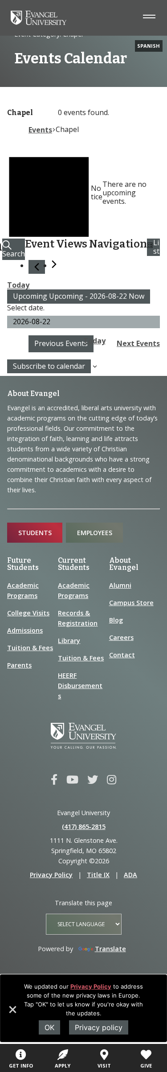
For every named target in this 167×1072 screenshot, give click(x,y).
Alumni (120, 585)
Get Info (21, 1065)
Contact (122, 655)
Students (35, 532)
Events (40, 130)
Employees (94, 532)
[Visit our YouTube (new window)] (72, 780)
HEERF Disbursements (80, 685)
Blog (116, 620)
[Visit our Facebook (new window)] (54, 780)
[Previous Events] (37, 267)
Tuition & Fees (30, 647)
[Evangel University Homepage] (38, 22)
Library (69, 640)
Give (146, 1065)
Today (18, 285)
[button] (12, 1013)
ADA (130, 874)
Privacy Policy (90, 986)
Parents (19, 665)
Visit (104, 1065)
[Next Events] (54, 264)
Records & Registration (78, 618)
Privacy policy (98, 1027)
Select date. (26, 308)
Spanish (148, 45)
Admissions (25, 630)
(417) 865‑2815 (84, 826)
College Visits (28, 613)
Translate (110, 948)
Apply (62, 1065)
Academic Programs (23, 590)
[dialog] (83, 1008)
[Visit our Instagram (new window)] (111, 780)
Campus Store (131, 602)
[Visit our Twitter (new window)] (92, 780)
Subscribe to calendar (49, 366)
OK (49, 1027)
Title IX (98, 874)
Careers (121, 637)
